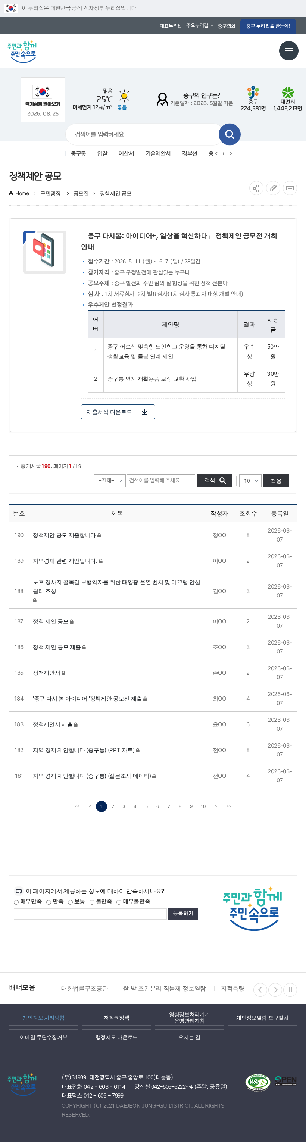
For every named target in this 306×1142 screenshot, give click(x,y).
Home (22, 193)
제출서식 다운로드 (109, 411)
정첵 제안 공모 (51, 621)
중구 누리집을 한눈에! (268, 26)
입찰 (102, 154)
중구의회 (226, 26)
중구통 (78, 154)
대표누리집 (171, 26)
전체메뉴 (289, 51)
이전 (216, 153)
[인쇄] (290, 188)
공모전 (81, 193)
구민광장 (51, 193)
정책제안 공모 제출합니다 (64, 535)
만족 (57, 902)
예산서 (126, 154)
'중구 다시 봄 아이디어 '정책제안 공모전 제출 (87, 698)
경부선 (189, 154)
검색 (230, 135)
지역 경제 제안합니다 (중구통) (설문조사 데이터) (92, 775)
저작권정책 (116, 1018)
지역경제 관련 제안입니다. (65, 560)
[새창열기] (42, 95)
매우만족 (30, 902)
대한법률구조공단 (84, 988)
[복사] (273, 188)
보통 (79, 902)
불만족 (103, 902)
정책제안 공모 (116, 193)
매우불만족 (135, 902)
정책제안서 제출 (53, 724)
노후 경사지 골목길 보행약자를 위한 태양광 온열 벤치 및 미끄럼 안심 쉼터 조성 (116, 586)
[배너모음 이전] (260, 990)
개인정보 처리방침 (44, 1018)
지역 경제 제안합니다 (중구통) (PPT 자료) (83, 749)
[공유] (256, 188)
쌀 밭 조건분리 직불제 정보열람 (164, 988)
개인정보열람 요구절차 (262, 1018)
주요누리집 (197, 25)
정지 (223, 153)
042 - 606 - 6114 (105, 1086)
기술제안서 (158, 154)
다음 (230, 153)
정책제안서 (46, 672)
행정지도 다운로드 (117, 1037)
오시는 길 (189, 1037)
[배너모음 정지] (290, 990)
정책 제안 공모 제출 (57, 646)
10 (203, 806)
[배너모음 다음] (275, 990)
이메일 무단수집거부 (43, 1037)
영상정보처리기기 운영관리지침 (189, 1017)
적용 (276, 481)
